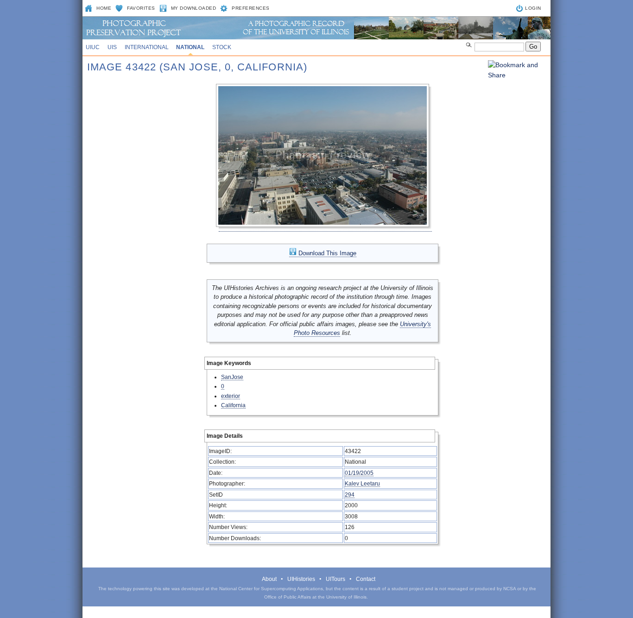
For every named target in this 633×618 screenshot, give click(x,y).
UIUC (93, 47)
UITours (335, 579)
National (190, 47)
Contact (365, 579)
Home (103, 8)
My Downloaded (193, 8)
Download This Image (326, 253)
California (233, 405)
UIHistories (301, 579)
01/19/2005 (359, 473)
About (269, 579)
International (147, 47)
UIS (112, 47)
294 (349, 495)
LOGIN (533, 8)
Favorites (141, 8)
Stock (221, 47)
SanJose (232, 377)
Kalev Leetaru (362, 483)
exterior (230, 396)
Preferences (251, 8)
